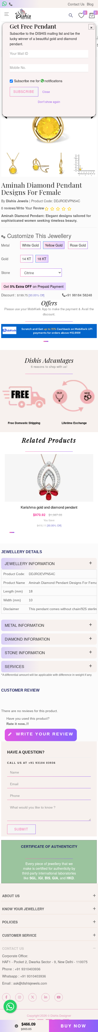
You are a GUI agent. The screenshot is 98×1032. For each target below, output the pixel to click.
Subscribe (23, 91)
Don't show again (49, 102)
